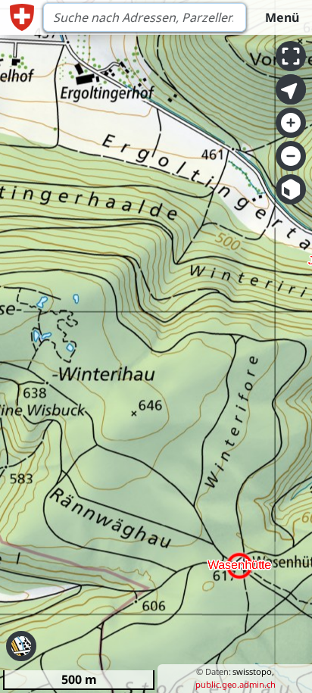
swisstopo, (253, 671)
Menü (282, 17)
